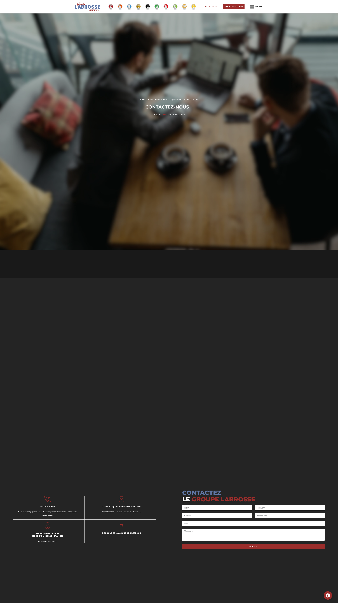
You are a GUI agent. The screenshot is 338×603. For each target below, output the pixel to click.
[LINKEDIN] (121, 525)
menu (258, 6)
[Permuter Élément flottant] (328, 595)
